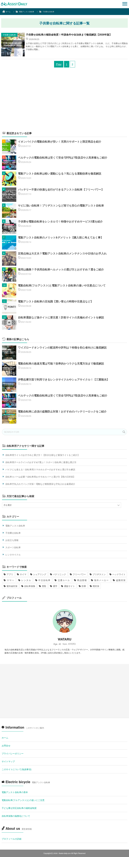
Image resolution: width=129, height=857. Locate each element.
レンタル (26, 580)
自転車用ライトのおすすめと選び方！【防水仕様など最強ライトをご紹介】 (42, 455)
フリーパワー (79, 574)
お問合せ (6, 745)
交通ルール (63, 580)
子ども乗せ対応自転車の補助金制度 (19, 808)
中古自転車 (44, 580)
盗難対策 (120, 580)
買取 (44, 586)
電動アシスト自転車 (15, 525)
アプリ (10, 574)
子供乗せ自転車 (9, 34)
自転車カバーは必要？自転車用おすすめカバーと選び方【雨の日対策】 (40, 476)
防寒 (84, 586)
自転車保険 (29, 586)
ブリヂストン (99, 574)
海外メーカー (101, 580)
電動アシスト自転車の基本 (15, 792)
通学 (55, 586)
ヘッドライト (118, 574)
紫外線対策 (12, 586)
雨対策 (96, 586)
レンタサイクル (13, 554)
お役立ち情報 (11, 540)
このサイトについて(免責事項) (16, 769)
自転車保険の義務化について (16, 815)
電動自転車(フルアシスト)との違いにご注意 (23, 800)
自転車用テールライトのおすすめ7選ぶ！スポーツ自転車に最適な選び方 (40, 462)
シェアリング (39, 574)
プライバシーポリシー (13, 753)
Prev (58, 64)
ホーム (5, 737)
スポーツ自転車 (13, 547)
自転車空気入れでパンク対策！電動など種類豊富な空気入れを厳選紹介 (40, 483)
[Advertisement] (64, 101)
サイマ (23, 574)
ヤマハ (10, 580)
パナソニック (59, 574)
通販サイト (69, 586)
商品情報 (82, 580)
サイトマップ (8, 761)
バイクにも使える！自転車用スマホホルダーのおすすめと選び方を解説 (40, 469)
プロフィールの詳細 (11, 838)
